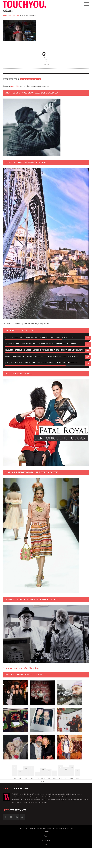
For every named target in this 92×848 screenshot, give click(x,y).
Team (46, 836)
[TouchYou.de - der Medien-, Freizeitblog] (24, 4)
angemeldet (15, 86)
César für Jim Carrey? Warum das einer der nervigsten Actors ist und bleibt (42, 356)
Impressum (46, 840)
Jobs (46, 844)
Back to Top (45, 781)
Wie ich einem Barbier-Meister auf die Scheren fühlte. (21, 668)
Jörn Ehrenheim (11, 16)
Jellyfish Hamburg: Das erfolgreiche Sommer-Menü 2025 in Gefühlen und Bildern (44, 350)
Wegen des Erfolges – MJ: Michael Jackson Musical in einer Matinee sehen (41, 343)
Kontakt (46, 832)
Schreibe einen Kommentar (30, 79)
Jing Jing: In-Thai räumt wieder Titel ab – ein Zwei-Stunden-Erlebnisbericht (41, 363)
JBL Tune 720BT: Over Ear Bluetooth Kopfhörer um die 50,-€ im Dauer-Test (40, 337)
